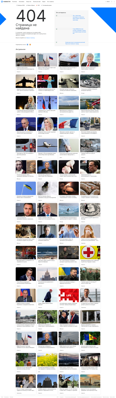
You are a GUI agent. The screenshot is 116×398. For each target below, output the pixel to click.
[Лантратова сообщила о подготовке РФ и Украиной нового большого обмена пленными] (47, 170)
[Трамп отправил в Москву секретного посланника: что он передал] (47, 213)
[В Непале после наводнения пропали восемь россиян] (26, 363)
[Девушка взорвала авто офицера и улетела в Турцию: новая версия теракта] (90, 256)
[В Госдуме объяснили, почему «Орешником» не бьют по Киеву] (69, 192)
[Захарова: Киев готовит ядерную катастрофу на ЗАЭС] (47, 127)
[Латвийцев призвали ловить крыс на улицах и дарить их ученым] (26, 234)
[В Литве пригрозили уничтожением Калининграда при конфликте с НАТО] (26, 63)
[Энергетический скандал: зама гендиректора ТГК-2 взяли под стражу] (90, 363)
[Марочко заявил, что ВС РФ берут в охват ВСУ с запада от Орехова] (69, 384)
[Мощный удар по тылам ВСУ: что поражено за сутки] (26, 256)
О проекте (62, 397)
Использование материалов (96, 397)
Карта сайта (112, 397)
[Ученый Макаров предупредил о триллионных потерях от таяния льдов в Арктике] (69, 213)
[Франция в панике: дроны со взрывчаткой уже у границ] (69, 127)
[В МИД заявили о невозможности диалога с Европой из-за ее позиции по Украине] (47, 384)
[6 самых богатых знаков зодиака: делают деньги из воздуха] (90, 299)
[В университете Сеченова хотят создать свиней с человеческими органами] (90, 192)
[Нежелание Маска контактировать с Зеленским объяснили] (90, 170)
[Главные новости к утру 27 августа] (90, 149)
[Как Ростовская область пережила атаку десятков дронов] (47, 192)
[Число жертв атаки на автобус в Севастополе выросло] (69, 63)
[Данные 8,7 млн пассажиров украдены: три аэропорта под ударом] (90, 384)
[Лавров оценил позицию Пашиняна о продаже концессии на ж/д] (26, 299)
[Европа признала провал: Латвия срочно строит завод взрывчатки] (90, 106)
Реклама (11, 397)
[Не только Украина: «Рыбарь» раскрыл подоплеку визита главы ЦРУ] (69, 256)
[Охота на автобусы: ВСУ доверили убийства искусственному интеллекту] (47, 234)
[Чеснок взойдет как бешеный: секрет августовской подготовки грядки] (69, 170)
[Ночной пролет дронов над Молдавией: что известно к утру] (90, 342)
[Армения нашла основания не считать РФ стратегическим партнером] (26, 127)
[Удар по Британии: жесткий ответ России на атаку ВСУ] (47, 63)
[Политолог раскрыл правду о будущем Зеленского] (69, 277)
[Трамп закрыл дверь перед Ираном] (47, 299)
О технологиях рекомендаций (70, 397)
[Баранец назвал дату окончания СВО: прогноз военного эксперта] (26, 85)
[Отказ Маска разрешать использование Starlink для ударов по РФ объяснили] (26, 277)
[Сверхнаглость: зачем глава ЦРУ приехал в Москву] (47, 106)
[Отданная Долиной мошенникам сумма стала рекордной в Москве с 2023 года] (26, 106)
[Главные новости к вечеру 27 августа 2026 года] (90, 277)
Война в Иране (31, 5)
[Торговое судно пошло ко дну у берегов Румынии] (47, 256)
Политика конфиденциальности (83, 397)
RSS (57, 397)
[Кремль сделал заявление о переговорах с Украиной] (90, 63)
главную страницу (30, 37)
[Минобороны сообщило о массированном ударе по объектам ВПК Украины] (69, 106)
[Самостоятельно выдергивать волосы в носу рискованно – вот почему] (90, 234)
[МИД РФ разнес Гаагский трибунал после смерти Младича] (26, 342)
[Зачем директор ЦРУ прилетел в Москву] (90, 213)
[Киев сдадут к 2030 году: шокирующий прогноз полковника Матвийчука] (69, 363)
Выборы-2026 (21, 5)
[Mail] (2, 1)
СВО (39, 5)
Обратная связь (106, 397)
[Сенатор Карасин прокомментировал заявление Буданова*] (26, 213)
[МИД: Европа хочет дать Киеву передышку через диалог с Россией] (69, 342)
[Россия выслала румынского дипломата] (47, 277)
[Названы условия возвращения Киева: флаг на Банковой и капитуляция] (26, 192)
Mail (2, 397)
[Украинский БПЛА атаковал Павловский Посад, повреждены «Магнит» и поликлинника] (90, 320)
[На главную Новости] (6, 1)
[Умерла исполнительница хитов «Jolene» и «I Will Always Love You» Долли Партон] (47, 85)
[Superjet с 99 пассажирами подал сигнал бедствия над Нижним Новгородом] (47, 149)
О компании (6, 397)
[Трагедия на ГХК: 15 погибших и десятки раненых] (26, 149)
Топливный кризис (47, 5)
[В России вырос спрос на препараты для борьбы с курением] (69, 234)
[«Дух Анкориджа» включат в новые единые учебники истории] (69, 320)
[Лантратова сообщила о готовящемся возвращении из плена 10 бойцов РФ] (47, 342)
